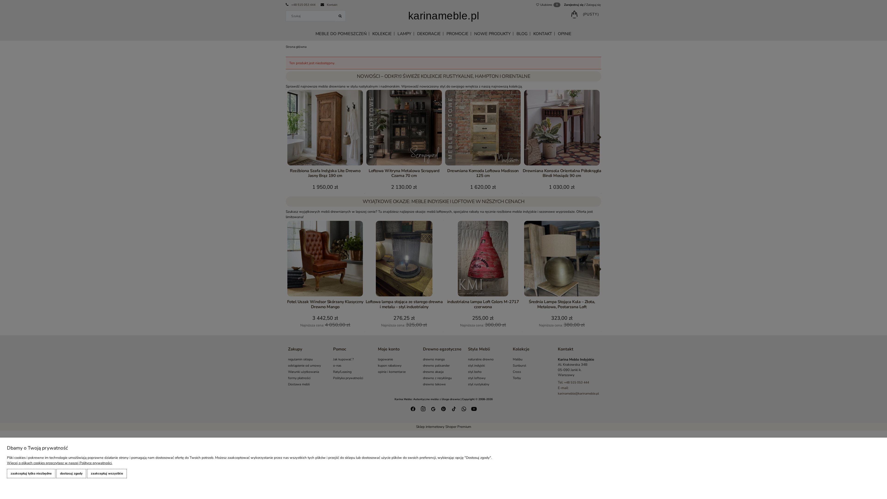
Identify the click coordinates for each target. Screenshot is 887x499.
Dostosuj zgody (71, 473)
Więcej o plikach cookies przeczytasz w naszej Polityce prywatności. (59, 463)
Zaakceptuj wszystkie (107, 473)
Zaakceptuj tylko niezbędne (31, 473)
